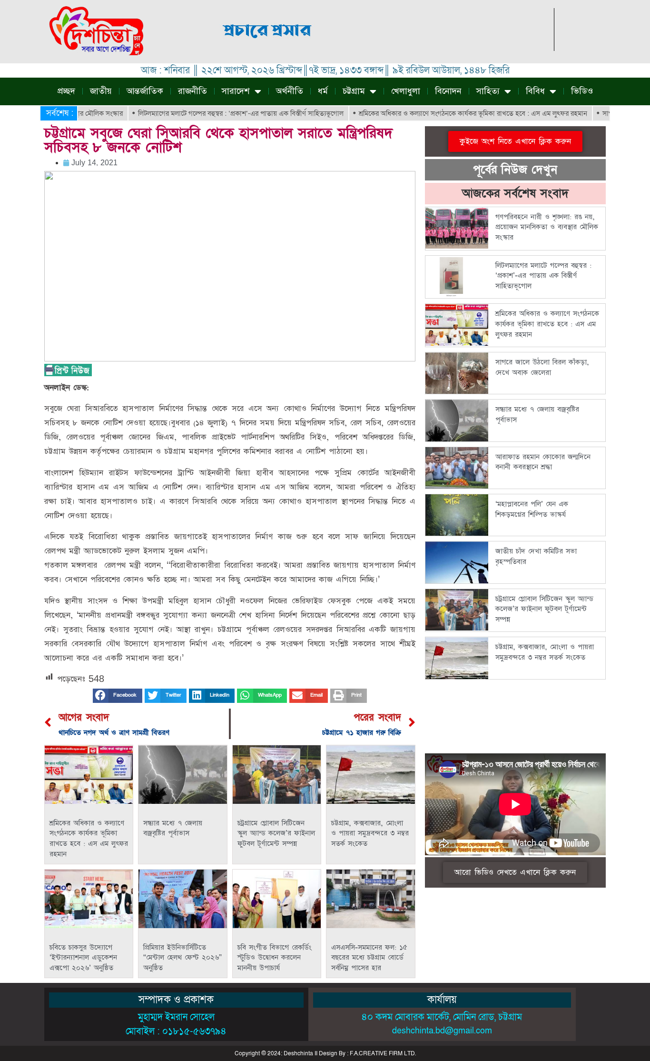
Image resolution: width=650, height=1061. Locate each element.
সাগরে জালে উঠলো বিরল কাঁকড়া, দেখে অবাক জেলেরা (542, 367)
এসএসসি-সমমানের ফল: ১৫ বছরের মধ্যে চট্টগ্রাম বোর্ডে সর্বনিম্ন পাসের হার (369, 957)
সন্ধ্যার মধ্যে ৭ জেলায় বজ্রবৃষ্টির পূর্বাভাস (172, 828)
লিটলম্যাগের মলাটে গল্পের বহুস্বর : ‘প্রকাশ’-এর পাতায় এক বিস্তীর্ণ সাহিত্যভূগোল (216, 113)
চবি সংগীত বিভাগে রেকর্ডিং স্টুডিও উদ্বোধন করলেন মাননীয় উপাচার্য (274, 957)
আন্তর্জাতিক (145, 91)
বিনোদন (448, 91)
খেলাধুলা (405, 91)
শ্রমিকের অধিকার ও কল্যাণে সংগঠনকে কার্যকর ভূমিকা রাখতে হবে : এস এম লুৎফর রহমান (449, 113)
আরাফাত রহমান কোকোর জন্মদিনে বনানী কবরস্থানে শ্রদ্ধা (543, 462)
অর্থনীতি (289, 91)
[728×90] (381, 48)
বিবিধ (535, 91)
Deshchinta (298, 1053)
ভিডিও (582, 91)
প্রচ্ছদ (66, 91)
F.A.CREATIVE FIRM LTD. (383, 1053)
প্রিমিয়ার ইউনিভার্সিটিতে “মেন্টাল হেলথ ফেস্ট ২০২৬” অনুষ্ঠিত (182, 957)
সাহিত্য (488, 91)
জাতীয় (101, 91)
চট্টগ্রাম (354, 91)
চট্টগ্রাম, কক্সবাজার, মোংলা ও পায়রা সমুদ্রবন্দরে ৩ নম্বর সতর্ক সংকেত (370, 833)
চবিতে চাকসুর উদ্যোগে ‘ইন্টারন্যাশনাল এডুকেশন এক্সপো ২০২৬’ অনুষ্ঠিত (83, 957)
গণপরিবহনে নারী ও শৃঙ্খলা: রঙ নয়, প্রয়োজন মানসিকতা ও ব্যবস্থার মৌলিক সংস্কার (546, 227)
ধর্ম (323, 91)
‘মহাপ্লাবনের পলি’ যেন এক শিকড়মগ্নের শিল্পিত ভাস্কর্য (531, 509)
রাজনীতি (192, 91)
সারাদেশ (236, 91)
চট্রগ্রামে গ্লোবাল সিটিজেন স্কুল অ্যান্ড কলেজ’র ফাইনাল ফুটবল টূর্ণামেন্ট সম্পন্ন (276, 833)
